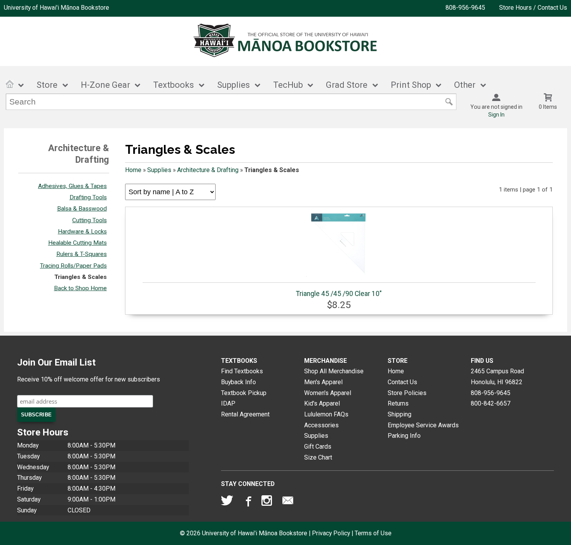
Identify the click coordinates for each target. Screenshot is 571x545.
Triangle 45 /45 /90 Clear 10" (339, 294)
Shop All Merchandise (334, 371)
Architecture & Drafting (207, 170)
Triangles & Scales (80, 276)
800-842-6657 (490, 403)
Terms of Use (373, 533)
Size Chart (318, 457)
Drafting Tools (88, 197)
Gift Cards (317, 446)
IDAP (228, 403)
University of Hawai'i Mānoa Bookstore (56, 7)
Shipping (399, 414)
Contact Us (402, 382)
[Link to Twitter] (227, 502)
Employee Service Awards (423, 425)
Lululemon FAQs (326, 414)
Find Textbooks (242, 371)
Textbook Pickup (243, 393)
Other (464, 85)
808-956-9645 (465, 7)
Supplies (233, 85)
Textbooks (173, 85)
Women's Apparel (327, 393)
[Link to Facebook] (247, 502)
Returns (398, 403)
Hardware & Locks (82, 231)
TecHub (288, 85)
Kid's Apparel (322, 403)
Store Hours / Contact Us (533, 7)
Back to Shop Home (80, 288)
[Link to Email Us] (288, 502)
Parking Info (404, 435)
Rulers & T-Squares (81, 254)
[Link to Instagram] (267, 502)
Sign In (496, 114)
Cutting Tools (89, 220)
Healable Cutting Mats (77, 242)
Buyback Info (238, 382)
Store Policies (407, 393)
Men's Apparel (323, 382)
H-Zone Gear (105, 85)
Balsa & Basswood (82, 208)
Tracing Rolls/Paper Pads (73, 265)
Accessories (321, 425)
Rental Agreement (245, 414)
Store (47, 85)
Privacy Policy (331, 533)
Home (133, 170)
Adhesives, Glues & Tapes (72, 186)
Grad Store (346, 85)
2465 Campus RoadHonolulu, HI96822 (497, 376)
